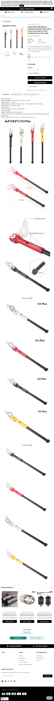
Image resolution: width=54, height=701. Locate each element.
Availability (30, 39)
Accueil (2, 15)
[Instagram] (12, 681)
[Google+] (15, 681)
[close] (53, 3)
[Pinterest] (9, 681)
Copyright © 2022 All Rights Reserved (10, 689)
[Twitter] (6, 681)
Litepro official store (27, 9)
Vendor (29, 42)
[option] (9, 12)
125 (30, 90)
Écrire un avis (18, 638)
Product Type (31, 41)
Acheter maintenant (40, 82)
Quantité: (30, 67)
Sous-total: (30, 73)
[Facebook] (3, 681)
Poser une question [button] (35, 638)
